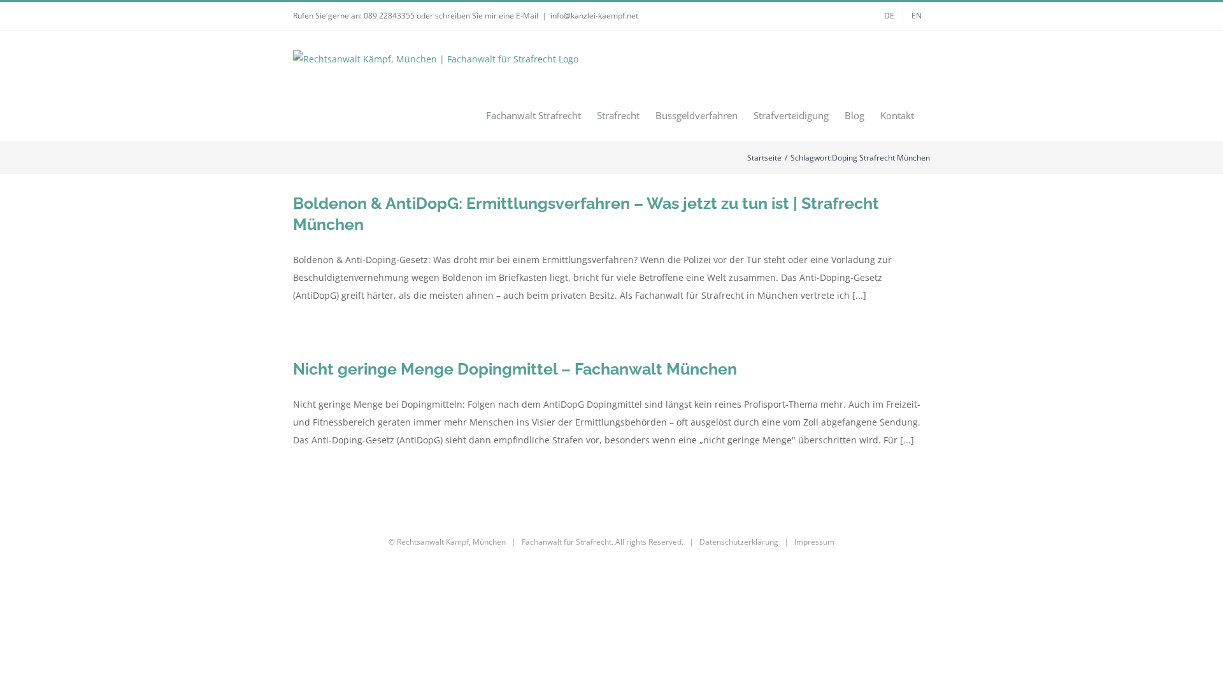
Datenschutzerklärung (738, 541)
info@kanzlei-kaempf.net (594, 15)
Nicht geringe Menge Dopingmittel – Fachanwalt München (515, 368)
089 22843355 (389, 15)
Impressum (814, 541)
